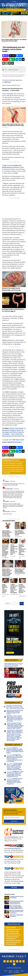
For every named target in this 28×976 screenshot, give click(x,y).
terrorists (10, 94)
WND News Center (18, 440)
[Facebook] (14, 961)
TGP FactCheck (18, 881)
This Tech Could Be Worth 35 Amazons (16, 915)
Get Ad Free (16, 972)
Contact (17, 971)
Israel (16, 173)
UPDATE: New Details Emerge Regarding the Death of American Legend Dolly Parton (15, 712)
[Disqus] (14, 497)
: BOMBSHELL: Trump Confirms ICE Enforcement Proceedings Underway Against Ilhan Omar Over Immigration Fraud (15, 774)
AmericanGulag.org (13, 848)
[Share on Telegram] (17, 59)
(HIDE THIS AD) (17, 20)
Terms (10, 972)
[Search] (22, 603)
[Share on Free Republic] (23, 59)
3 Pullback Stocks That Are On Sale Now (16, 897)
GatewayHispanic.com (14, 837)
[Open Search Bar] (21, 9)
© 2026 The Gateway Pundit (14, 968)
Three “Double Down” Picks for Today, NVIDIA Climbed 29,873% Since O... (17, 907)
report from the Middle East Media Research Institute (12, 166)
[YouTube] (14, 964)
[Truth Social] (4, 961)
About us (11, 971)
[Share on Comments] (3, 63)
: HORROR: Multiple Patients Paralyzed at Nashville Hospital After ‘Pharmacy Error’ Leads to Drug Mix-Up (14, 781)
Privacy (22, 971)
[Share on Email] (9, 63)
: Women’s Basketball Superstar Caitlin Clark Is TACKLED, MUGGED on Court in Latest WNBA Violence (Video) (15, 750)
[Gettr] (7, 961)
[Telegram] (20, 961)
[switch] (26, 10)
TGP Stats (14, 887)
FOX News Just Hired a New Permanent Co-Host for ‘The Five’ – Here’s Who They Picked (15, 707)
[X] (11, 961)
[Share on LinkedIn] (20, 59)
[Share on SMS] (6, 63)
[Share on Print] (12, 63)
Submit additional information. (12, 442)
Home (5, 971)
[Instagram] (23, 961)
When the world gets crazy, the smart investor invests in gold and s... (17, 912)
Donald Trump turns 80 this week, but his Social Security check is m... (17, 902)
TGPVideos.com (12, 859)
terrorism (18, 344)
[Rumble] (17, 961)
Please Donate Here (14, 924)
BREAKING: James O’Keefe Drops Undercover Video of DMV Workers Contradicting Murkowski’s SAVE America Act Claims (15, 718)
